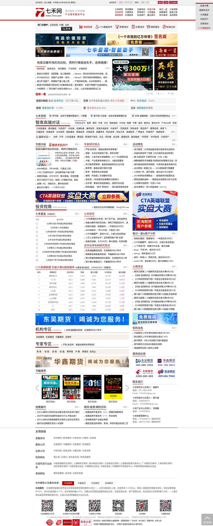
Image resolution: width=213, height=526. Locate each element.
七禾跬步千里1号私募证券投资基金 (59, 260)
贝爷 (61, 137)
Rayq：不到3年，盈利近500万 (147, 250)
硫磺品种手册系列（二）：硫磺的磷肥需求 (104, 412)
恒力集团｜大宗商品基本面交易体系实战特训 (154, 149)
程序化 (147, 123)
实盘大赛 (151, 9)
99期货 (85, 438)
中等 (135, 123)
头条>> (108, 68)
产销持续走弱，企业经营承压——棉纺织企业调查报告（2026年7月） (105, 81)
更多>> (175, 116)
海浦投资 (130, 132)
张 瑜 (46, 352)
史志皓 (116, 137)
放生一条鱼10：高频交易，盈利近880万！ (153, 257)
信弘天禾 (120, 132)
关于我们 (142, 521)
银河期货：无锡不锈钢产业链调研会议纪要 (94, 85)
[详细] (74, 161)
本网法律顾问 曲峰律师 (110, 521)
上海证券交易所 (165, 463)
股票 (89, 123)
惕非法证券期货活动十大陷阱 (50, 423)
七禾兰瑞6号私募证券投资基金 (59, 236)
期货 (95, 123)
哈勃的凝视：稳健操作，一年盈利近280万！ (105, 226)
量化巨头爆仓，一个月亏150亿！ (51, 187)
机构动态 (138, 328)
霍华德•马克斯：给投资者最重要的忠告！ (108, 116)
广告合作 (133, 521)
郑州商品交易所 (96, 463)
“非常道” (145, 137)
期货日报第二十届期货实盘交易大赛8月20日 (154, 298)
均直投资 (90, 132)
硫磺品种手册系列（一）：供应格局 (101, 416)
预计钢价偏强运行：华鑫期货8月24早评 (103, 262)
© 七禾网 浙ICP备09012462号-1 (59, 517)
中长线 (122, 123)
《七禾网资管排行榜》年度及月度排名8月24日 (155, 279)
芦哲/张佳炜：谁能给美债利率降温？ (102, 149)
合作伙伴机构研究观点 (97, 245)
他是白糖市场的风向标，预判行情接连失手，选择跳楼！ (73, 62)
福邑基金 (70, 132)
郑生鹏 (108, 137)
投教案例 (163, 12)
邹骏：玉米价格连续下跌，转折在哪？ (102, 153)
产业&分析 (166, 123)
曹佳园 (80, 137)
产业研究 (72, 69)
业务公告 (158, 521)
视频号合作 (204, 10)
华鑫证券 (77, 451)
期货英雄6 (72, 402)
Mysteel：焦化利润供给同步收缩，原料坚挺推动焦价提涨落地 (102, 74)
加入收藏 (47, 3)
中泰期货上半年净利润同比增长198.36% (152, 333)
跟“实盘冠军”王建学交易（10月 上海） (151, 157)
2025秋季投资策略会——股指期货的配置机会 (154, 176)
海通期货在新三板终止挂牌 (146, 348)
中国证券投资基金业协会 (145, 466)
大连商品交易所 (112, 463)
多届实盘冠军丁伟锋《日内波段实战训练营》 (154, 153)
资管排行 (141, 12)
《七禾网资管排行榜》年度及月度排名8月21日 (155, 290)
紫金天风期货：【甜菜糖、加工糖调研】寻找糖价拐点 (61, 74)
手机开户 (204, 19)
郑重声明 (150, 521)
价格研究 (83, 69)
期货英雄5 (51, 402)
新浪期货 (67, 438)
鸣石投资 (110, 132)
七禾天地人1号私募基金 (59, 228)
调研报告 (119, 15)
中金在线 (77, 438)
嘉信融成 (52, 128)
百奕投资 (124, 128)
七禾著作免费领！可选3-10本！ (148, 183)
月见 (101, 137)
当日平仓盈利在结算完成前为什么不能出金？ (57, 416)
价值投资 (129, 15)
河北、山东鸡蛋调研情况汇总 (88, 89)
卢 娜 (77, 352)
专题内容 (41, 144)
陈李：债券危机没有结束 (96, 172)
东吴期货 (50, 337)
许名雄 (71, 128)
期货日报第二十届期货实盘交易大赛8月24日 (154, 272)
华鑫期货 (59, 337)
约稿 (61, 25)
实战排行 (141, 15)
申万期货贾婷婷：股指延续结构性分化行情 (104, 164)
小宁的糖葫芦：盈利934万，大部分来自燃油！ (106, 234)
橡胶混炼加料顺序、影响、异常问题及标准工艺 (106, 423)
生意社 (64, 457)
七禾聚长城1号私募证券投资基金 (59, 256)
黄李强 (70, 352)
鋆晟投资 (125, 137)
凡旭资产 (62, 128)
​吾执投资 (134, 128)
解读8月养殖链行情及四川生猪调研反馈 (54, 85)
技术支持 (96, 521)
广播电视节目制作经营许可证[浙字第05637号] (148, 517)
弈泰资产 (150, 132)
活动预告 (173, 15)
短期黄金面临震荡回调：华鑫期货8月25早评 (105, 254)
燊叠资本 (100, 132)
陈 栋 (39, 352)
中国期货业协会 (92, 466)
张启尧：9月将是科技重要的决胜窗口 (102, 179)
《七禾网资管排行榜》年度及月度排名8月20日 (155, 305)
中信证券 (58, 451)
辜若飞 (163, 128)
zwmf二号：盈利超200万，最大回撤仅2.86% (153, 261)
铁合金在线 (74, 457)
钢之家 (57, 457)
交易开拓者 (78, 473)
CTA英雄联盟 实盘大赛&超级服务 (55, 267)
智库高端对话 (53, 122)
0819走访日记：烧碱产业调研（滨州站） (55, 77)
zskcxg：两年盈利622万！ (145, 253)
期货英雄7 (92, 402)
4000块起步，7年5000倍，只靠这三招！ (54, 169)
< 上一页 (149, 94)
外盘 (100, 123)
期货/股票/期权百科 (95, 407)
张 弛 (54, 352)
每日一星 (163, 9)
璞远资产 (144, 128)
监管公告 (173, 12)
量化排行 (151, 15)
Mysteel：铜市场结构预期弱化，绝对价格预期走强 (97, 77)
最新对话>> (45, 137)
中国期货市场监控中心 (122, 466)
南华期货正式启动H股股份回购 (148, 344)
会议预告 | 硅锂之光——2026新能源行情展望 (154, 168)
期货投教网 (59, 473)
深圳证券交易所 (61, 466)
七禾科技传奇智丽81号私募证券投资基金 (59, 244)
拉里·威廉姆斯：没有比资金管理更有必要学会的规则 (150, 116)
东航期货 (40, 337)
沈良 (67, 25)
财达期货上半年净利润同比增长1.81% (151, 337)
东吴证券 (86, 451)
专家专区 (47, 344)
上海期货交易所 (80, 463)
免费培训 (124, 27)
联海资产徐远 (91, 137)
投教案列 (41, 407)
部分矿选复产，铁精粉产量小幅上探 (53, 81)
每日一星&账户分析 (144, 233)
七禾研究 (119, 9)
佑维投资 (50, 132)
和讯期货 (58, 438)
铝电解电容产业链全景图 (96, 420)
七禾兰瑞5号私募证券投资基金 (59, 240)
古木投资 (60, 132)
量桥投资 (90, 128)
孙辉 (55, 137)
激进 (140, 123)
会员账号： (113, 3)
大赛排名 (129, 12)
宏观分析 (171, 27)
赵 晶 (62, 352)
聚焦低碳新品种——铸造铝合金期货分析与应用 (155, 179)
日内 (106, 123)
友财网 (93, 438)
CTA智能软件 (105, 27)
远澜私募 (80, 128)
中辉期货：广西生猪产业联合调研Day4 (54, 89)
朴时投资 (155, 137)
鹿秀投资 (154, 128)
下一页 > (171, 94)
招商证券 (67, 451)
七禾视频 (173, 9)
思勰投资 (160, 132)
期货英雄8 (113, 402)
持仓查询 (163, 15)
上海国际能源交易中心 (130, 463)
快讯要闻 (129, 9)
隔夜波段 (114, 123)
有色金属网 (85, 457)
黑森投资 (80, 132)
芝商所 (68, 337)
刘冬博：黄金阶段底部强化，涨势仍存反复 (104, 183)
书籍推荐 (41, 370)
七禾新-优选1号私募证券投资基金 (59, 224)
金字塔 (68, 473)
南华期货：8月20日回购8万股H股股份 (151, 340)
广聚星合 (140, 132)
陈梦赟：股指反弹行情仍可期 (98, 168)
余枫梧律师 (125, 521)
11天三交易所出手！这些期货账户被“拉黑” (56, 172)
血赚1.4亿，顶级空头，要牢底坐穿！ (53, 184)
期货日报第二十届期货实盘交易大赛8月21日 (154, 283)
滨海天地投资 (102, 128)
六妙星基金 (41, 128)
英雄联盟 (87, 27)
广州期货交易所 (149, 463)
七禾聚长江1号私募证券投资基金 (59, 248)
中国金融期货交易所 (63, 463)
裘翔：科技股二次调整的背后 (98, 176)
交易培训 (141, 9)
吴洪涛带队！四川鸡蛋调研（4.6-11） (151, 187)
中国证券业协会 (76, 466)
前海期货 (86, 444)
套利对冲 (156, 123)
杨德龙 (85, 352)
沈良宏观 (119, 12)
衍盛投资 (40, 132)
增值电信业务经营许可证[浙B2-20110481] (113, 517)
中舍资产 (114, 128)
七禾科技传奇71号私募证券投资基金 (59, 232)
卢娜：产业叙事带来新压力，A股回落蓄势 (104, 161)
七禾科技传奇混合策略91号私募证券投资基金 (59, 252)
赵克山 (93, 352)
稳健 (129, 123)
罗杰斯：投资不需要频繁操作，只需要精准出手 (67, 116)
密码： (137, 3)
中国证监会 (106, 466)
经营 (175, 123)
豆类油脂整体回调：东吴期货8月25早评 (103, 250)
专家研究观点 (92, 144)
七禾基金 (151, 12)
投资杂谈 (51, 69)
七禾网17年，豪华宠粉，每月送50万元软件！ (154, 172)
